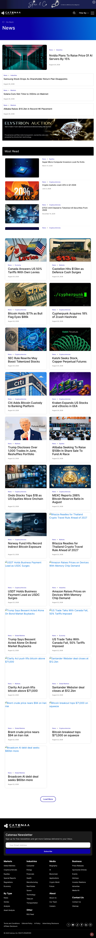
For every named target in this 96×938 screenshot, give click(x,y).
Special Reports (10, 878)
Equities (51, 159)
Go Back (10, 22)
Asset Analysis (9, 910)
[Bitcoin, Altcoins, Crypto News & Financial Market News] (36, 13)
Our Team (53, 902)
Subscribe (48, 851)
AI (50, 870)
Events (74, 874)
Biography (53, 866)
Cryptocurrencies (55, 182)
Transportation (32, 903)
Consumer (30, 866)
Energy (29, 870)
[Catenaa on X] (68, 925)
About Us (52, 898)
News (51, 50)
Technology (31, 895)
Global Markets (20, 635)
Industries (59, 50)
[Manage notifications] (92, 934)
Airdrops (75, 878)
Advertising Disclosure (50, 923)
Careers (52, 906)
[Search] (74, 13)
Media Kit (75, 890)
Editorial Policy (27, 923)
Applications (54, 878)
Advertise (75, 886)
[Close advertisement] (94, 2)
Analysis (7, 906)
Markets (13, 90)
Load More (48, 799)
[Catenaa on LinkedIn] (86, 925)
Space (29, 890)
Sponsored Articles (79, 870)
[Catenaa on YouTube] (73, 925)
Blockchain (53, 874)
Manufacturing (32, 882)
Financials (30, 874)
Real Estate (31, 886)
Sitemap (75, 906)
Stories (6, 902)
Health (29, 878)
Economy (18, 265)
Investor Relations (79, 882)
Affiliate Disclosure (10, 926)
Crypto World (54, 882)
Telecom (30, 899)
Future (51, 886)
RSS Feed (30, 914)
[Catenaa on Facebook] (81, 925)
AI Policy (37, 923)
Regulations (8, 882)
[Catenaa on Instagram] (90, 925)
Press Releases (78, 866)
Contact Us (76, 902)
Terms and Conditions (12, 923)
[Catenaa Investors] (48, 826)
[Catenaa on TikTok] (77, 925)
